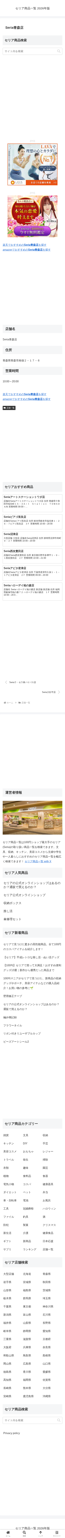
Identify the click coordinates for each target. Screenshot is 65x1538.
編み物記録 (10, 1017)
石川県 (47, 1314)
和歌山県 (8, 1355)
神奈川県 (48, 1306)
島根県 (47, 1355)
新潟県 (7, 1314)
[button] (59, 51)
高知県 (7, 1379)
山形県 (7, 1290)
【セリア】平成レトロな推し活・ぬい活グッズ (31, 957)
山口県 (47, 1363)
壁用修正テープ (12, 996)
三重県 (7, 1339)
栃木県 (7, 1298)
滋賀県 (27, 1339)
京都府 (47, 1339)
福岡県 (27, 1379)
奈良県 (47, 1347)
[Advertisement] (32, 97)
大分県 (47, 1388)
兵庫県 (27, 1347)
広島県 (27, 1363)
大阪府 (7, 1347)
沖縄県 (47, 1396)
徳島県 (7, 1371)
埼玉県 (47, 1298)
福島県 (27, 1290)
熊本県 (27, 1388)
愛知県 (47, 1331)
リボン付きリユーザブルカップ (22, 1033)
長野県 (47, 1322)
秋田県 (47, 1282)
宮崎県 (7, 1396)
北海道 (27, 1274)
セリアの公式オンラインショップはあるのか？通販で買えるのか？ (31, 1007)
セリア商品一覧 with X (38, 861)
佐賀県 (47, 1379)
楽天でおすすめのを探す (24, 244)
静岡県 (27, 1331)
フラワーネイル (12, 1025)
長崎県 (7, 1388)
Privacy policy (11, 1433)
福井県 (7, 1322)
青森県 (47, 1274)
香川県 (27, 1371)
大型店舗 (8, 1274)
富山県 (27, 1314)
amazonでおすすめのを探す (27, 249)
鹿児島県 (28, 1396)
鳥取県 (27, 1355)
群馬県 (27, 1298)
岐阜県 (7, 1331)
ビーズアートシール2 (16, 1041)
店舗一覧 (10, 408)
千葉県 (7, 1306)
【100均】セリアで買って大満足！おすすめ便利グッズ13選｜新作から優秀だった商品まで (32, 968)
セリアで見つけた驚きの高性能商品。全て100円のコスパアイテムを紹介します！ (32, 947)
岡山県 (7, 1363)
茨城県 (47, 1290)
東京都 (27, 1306)
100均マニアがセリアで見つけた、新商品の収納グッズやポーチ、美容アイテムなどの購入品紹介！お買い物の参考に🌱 (32, 983)
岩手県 (7, 1282)
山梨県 (27, 1322)
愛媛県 (47, 1371)
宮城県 (27, 1282)
